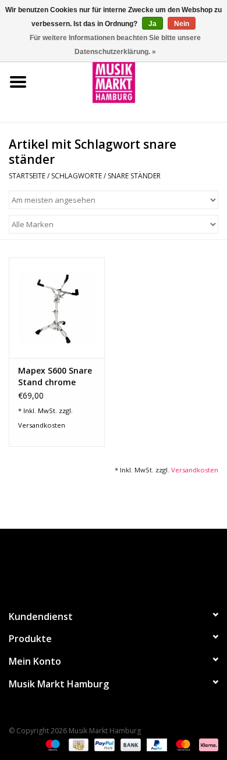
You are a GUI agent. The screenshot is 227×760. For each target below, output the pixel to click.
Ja (152, 24)
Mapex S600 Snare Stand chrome (55, 376)
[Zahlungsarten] (51, 744)
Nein (181, 24)
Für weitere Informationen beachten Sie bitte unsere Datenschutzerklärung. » (115, 45)
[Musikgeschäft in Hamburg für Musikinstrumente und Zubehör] (131, 81)
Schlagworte (76, 176)
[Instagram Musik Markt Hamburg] (124, 564)
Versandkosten (41, 425)
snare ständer (134, 176)
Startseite (27, 176)
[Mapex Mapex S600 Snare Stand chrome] (57, 307)
